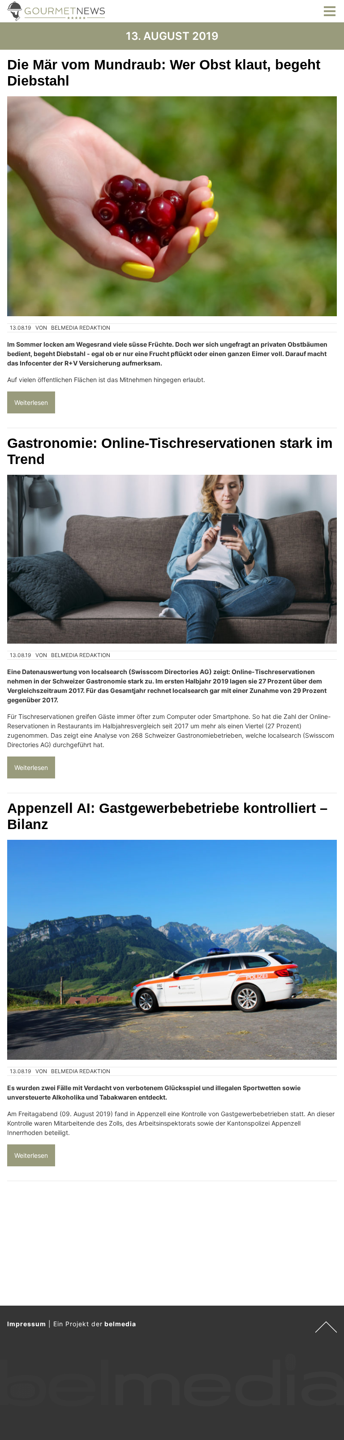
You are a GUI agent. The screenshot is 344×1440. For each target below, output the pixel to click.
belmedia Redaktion (80, 327)
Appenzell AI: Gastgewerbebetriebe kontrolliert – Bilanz (167, 816)
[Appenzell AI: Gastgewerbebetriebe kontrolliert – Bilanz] (172, 950)
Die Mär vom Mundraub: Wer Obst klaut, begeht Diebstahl (163, 73)
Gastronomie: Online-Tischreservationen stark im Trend (170, 451)
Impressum (26, 1324)
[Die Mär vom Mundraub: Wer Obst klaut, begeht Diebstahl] (172, 206)
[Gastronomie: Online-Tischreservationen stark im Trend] (172, 559)
